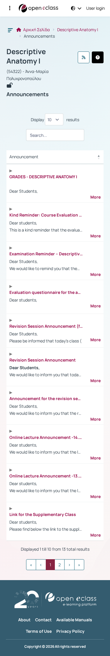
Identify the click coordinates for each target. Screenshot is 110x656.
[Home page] (38, 8)
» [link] (79, 564)
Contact (43, 619)
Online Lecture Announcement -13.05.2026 (46, 476)
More (95, 197)
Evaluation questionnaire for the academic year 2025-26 (46, 292)
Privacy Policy (70, 631)
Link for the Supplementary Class (42, 514)
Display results (55, 119)
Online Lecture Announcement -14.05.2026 (46, 437)
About (24, 619)
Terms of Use (39, 631)
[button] (9, 8)
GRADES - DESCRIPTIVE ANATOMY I (43, 176)
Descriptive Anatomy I (77, 29)
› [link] (69, 564)
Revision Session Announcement (42, 360)
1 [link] (50, 564)
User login (95, 8)
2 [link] (59, 564)
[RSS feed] (83, 57)
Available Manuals (74, 619)
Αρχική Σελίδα (36, 29)
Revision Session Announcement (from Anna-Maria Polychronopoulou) (46, 326)
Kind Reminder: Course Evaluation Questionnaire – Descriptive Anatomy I (46, 215)
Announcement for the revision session (46, 398)
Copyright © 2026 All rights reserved (55, 646)
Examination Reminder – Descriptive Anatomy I (46, 254)
